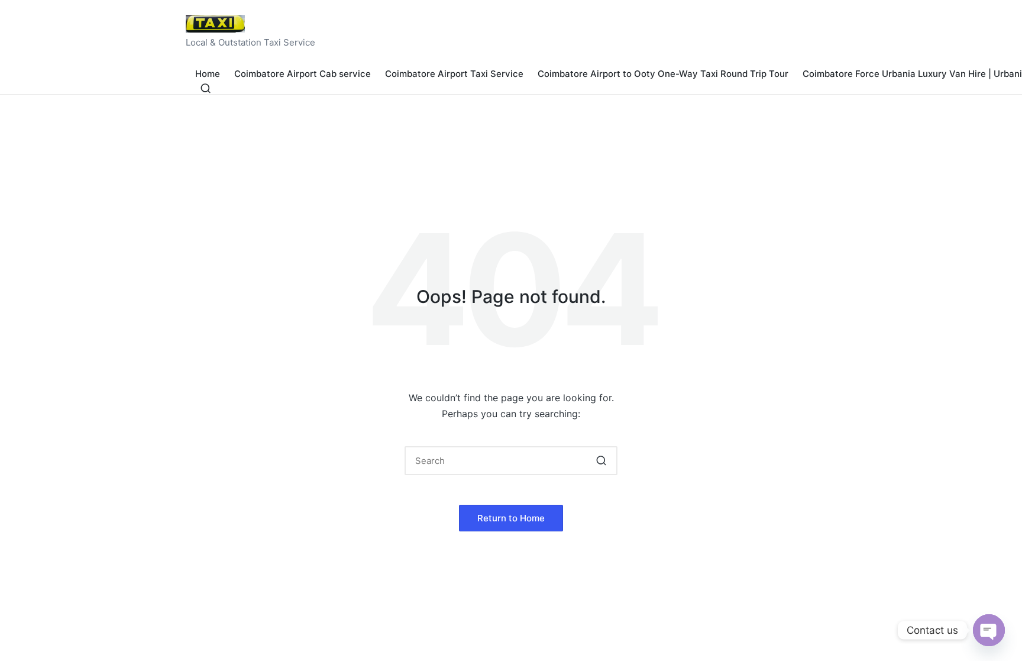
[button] (601, 460)
